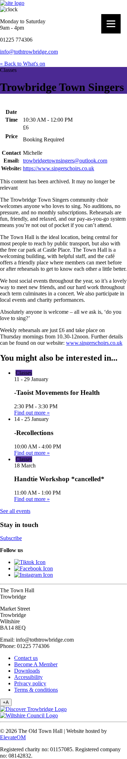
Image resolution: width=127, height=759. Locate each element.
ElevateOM (13, 737)
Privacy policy (30, 683)
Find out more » (32, 413)
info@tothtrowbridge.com (29, 52)
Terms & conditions (36, 690)
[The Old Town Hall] (12, 3)
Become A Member (36, 664)
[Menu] (111, 23)
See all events (15, 511)
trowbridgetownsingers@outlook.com (65, 161)
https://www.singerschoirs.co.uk (58, 168)
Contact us (26, 658)
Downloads (27, 671)
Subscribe (11, 538)
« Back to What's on (22, 64)
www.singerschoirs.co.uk (94, 343)
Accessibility (28, 677)
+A (6, 702)
